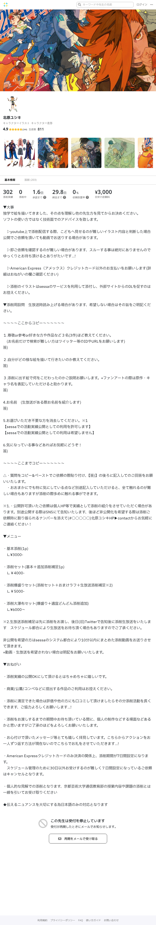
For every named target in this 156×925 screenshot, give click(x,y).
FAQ (80, 920)
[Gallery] (78, 154)
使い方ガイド (93, 920)
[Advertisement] (78, 887)
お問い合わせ (111, 920)
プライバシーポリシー (62, 920)
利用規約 (42, 920)
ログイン (142, 4)
